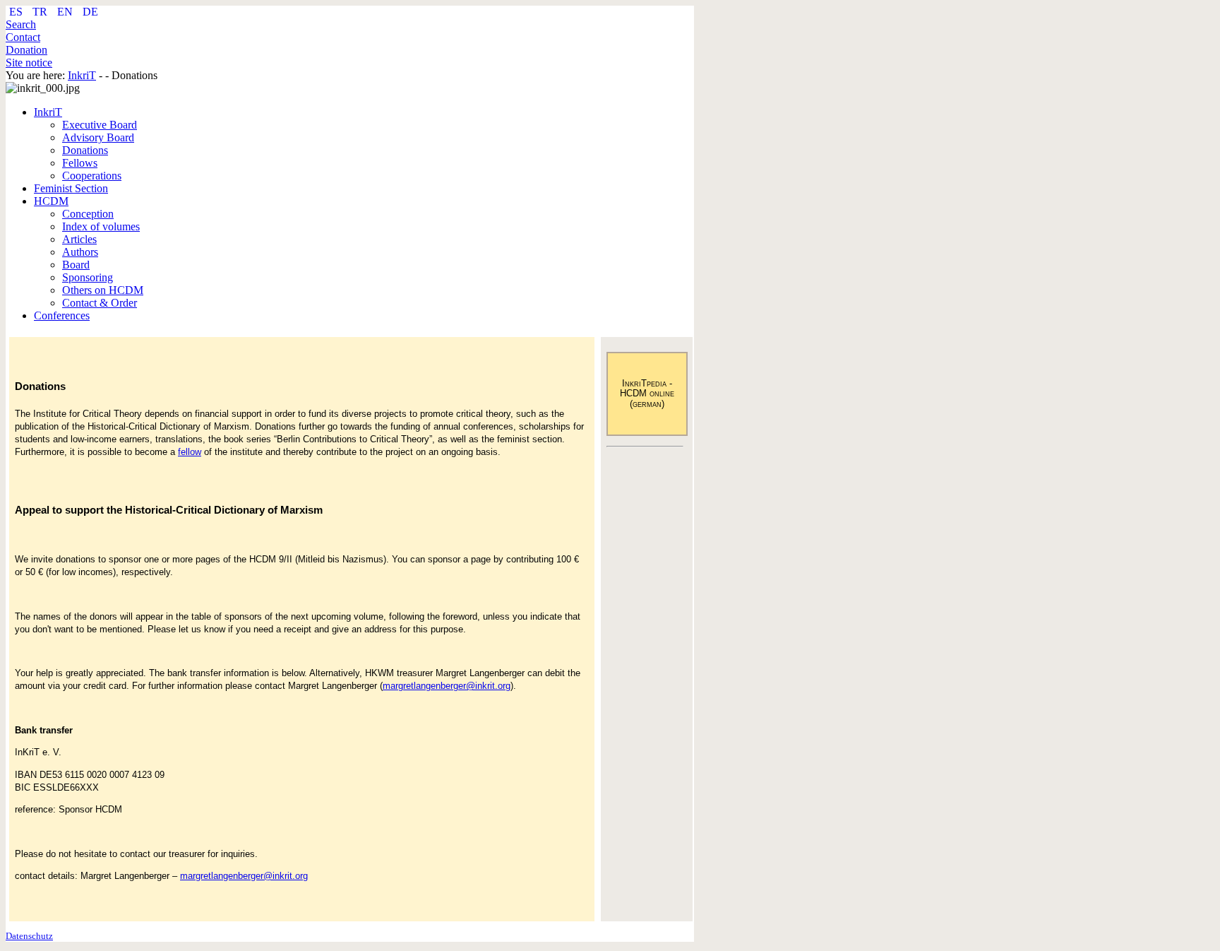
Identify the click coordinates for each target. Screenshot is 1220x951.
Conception (88, 214)
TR (41, 12)
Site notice (29, 63)
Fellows (79, 163)
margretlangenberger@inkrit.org (446, 685)
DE (90, 12)
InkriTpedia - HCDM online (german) (647, 393)
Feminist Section (71, 188)
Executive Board (99, 125)
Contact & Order (99, 303)
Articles (79, 239)
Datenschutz (29, 936)
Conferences (62, 315)
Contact (23, 37)
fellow (189, 452)
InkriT (48, 112)
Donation (26, 50)
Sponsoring (87, 277)
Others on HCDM (102, 290)
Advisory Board (98, 137)
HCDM (51, 201)
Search (21, 24)
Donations (85, 150)
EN (66, 12)
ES (17, 12)
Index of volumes (101, 226)
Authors (80, 252)
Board (76, 265)
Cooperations (91, 176)
